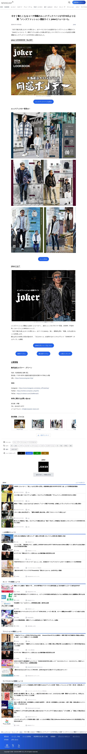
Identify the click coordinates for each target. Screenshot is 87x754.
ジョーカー (27, 445)
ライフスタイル (32, 442)
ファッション (70, 7)
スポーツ (19, 7)
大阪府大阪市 (14, 449)
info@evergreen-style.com (30, 409)
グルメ (56, 7)
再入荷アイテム (43, 354)
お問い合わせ (14, 739)
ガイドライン (76, 736)
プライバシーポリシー (64, 736)
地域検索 (6, 7)
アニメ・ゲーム (28, 7)
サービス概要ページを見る (74, 750)
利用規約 (53, 736)
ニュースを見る (79, 482)
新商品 (65, 445)
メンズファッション (50, 445)
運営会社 (6, 736)
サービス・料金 (16, 736)
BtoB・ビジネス (38, 7)
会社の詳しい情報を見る (43, 475)
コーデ (20, 445)
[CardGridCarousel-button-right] (76, 425)
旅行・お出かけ (48, 7)
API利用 (6, 739)
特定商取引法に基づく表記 (41, 736)
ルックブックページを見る (43, 102)
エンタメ (13, 7)
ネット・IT (62, 7)
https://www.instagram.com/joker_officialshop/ (34, 388)
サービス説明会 (27, 736)
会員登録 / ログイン (79, 2)
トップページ (6, 732)
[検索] (69, 2)
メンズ (41, 445)
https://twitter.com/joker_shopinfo (28, 391)
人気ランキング (65, 354)
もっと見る (43, 259)
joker (74, 24)
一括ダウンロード (44, 435)
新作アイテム (22, 354)
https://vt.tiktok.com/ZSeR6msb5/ (28, 393)
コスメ (77, 7)
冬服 (61, 445)
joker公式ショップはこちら (43, 345)
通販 (71, 445)
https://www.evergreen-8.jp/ (24, 378)
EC (11, 445)
